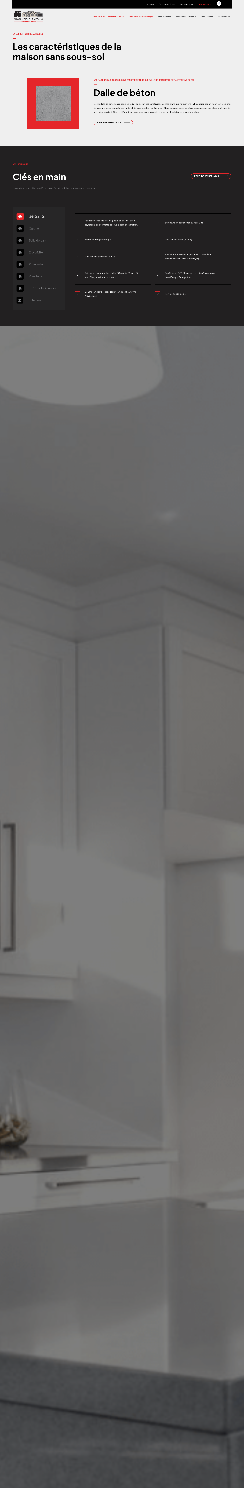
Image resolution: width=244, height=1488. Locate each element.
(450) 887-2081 (205, 4)
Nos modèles (164, 17)
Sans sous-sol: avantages (141, 17)
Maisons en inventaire (186, 17)
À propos (150, 4)
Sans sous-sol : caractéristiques (108, 17)
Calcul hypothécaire (167, 4)
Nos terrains (207, 17)
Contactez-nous (187, 4)
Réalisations (224, 17)
